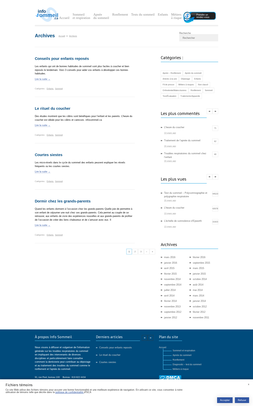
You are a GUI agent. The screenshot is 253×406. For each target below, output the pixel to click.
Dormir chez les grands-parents (63, 201)
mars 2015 (198, 268)
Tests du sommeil (143, 14)
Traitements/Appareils (190, 96)
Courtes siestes (48, 155)
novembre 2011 (201, 317)
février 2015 (170, 273)
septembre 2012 (172, 312)
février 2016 (199, 257)
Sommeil (59, 89)
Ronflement (120, 14)
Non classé (203, 84)
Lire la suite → (42, 79)
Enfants (163, 14)
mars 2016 (169, 257)
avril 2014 (169, 295)
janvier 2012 (170, 317)
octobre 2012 (200, 306)
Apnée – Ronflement (172, 73)
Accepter (225, 400)
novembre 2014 (172, 279)
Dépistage (185, 79)
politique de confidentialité (69, 392)
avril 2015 (169, 268)
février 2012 (199, 312)
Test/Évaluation (169, 96)
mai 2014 (198, 290)
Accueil (64, 18)
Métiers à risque (176, 16)
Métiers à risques (186, 84)
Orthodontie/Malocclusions (175, 90)
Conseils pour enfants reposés (62, 59)
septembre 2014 (172, 284)
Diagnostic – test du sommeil (187, 364)
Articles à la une (170, 79)
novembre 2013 (172, 306)
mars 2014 (198, 295)
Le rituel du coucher (52, 108)
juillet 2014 (170, 290)
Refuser (242, 400)
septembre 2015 (201, 262)
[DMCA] (170, 379)
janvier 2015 (199, 273)
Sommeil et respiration (81, 16)
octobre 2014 (200, 279)
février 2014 (170, 301)
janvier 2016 (170, 262)
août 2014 (198, 284)
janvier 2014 (199, 301)
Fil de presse (168, 84)
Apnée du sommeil (101, 16)
